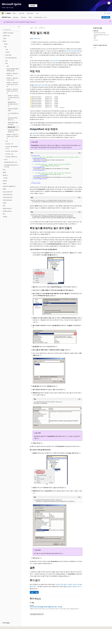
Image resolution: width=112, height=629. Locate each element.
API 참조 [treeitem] (5, 216)
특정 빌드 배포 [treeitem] (11, 127)
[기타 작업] (81, 28)
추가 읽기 (96, 40)
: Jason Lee (37, 38)
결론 (95, 38)
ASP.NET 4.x (42, 28)
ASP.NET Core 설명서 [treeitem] (8, 33)
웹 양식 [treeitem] (6, 44)
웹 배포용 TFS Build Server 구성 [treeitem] (13, 118)
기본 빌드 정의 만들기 (61, 584)
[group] (56, 169)
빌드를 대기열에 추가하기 (74, 586)
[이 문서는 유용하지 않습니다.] (96, 48)
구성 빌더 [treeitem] (5, 178)
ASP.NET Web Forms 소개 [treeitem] (10, 162)
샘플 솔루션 (33, 133)
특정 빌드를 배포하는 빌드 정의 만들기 (101, 35)
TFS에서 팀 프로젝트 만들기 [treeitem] (13, 109)
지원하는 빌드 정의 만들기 (41, 85)
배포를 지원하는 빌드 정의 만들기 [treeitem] (13, 123)
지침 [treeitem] (6, 49)
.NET (36, 28)
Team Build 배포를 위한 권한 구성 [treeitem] (13, 131)
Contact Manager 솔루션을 (74, 51)
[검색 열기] (104, 13)
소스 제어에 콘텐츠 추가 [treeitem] (13, 114)
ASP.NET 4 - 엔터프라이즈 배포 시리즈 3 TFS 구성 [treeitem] (13, 97)
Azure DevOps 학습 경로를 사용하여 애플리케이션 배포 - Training (46, 606)
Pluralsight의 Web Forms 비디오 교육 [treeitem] (11, 166)
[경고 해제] (109, 3)
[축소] (19, 26)
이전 (32, 592)
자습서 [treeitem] (4, 38)
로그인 (108, 13)
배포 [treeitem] (8, 66)
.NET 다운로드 (105, 17)
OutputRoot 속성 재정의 (100, 32)
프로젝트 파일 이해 (55, 60)
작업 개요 (96, 30)
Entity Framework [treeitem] (7, 200)
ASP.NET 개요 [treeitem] (6, 35)
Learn (31, 28)
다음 (36, 592)
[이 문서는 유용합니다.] (94, 48)
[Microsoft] (3, 13)
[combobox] (10, 29)
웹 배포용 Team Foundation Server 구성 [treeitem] (13, 104)
